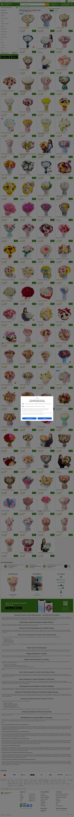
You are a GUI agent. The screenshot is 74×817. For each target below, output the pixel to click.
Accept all (45, 418)
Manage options (29, 418)
